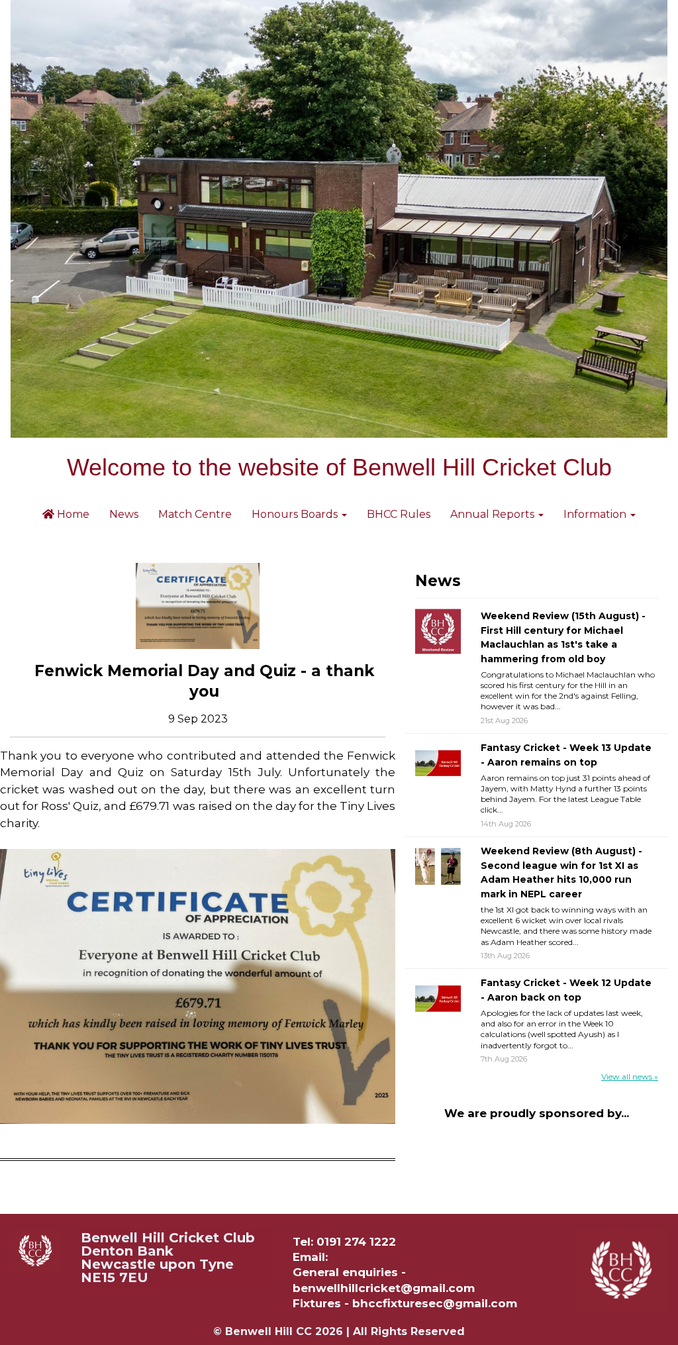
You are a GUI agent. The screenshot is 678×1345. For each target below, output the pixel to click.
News (123, 514)
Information (596, 514)
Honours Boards (296, 514)
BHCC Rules (398, 514)
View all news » (629, 1076)
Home (71, 514)
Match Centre (195, 514)
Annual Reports (493, 514)
